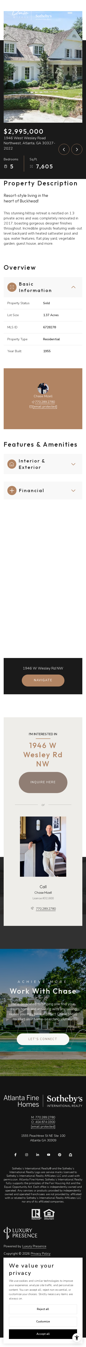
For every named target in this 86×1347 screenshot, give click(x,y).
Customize (43, 1321)
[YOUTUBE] (48, 1154)
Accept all (43, 1334)
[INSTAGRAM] (26, 1154)
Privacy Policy (40, 1253)
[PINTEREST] (59, 1154)
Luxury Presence (34, 1246)
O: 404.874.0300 (43, 1122)
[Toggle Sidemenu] (70, 12)
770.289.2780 (45, 402)
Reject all (43, 1309)
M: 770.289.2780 (43, 1117)
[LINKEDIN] (37, 1154)
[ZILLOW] (70, 1154)
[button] (43, 1039)
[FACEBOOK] (15, 1154)
